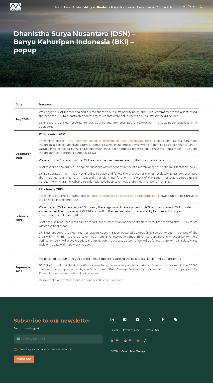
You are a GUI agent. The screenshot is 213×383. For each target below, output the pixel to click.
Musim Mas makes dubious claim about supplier (123, 195)
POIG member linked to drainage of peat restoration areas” (109, 140)
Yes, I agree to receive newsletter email (46, 349)
